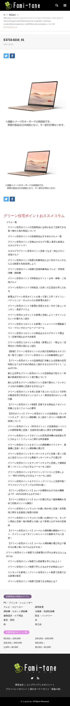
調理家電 (39, 607)
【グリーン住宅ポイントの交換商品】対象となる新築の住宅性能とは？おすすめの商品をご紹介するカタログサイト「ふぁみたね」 (37, 364)
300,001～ (40, 643)
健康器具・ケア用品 (13, 615)
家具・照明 (9, 620)
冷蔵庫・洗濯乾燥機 (44, 611)
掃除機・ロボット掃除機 (15, 611)
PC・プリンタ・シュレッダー (18, 602)
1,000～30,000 (11, 647)
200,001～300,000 (13, 643)
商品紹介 (12, 15)
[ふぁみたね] (22, 5)
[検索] (56, 5)
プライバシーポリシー (16, 689)
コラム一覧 (11, 222)
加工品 (38, 624)
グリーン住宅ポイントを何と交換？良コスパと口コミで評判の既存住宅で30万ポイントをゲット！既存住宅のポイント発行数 (37, 395)
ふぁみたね (27, 701)
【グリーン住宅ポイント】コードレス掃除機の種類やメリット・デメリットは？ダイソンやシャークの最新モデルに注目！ (37, 534)
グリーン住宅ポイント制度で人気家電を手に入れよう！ (35, 561)
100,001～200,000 (44, 638)
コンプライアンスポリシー (39, 685)
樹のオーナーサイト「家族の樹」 (46, 689)
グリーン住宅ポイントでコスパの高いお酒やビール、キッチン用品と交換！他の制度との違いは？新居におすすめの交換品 (37, 521)
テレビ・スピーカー (13, 607)
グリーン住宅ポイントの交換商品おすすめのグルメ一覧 (35, 236)
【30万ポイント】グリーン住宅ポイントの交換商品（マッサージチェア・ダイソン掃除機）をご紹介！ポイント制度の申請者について (37, 417)
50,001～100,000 (12, 638)
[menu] (64, 5)
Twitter (32, 678)
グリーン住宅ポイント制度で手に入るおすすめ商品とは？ (36, 566)
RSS (38, 678)
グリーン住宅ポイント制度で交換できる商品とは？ (32, 581)
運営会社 (19, 685)
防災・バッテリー (43, 615)
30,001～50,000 (43, 647)
